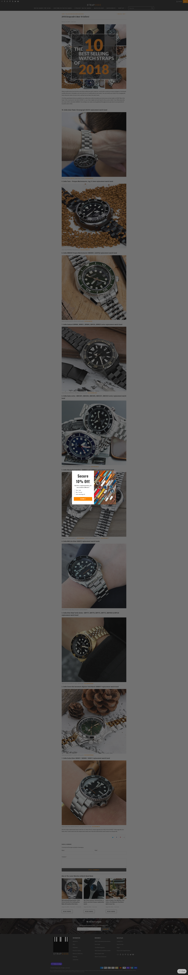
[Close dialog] (115, 472)
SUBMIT (83, 499)
